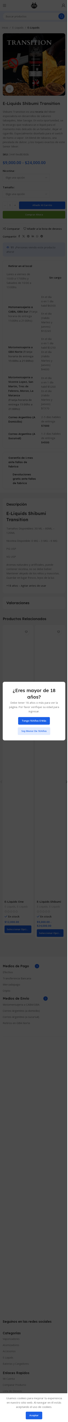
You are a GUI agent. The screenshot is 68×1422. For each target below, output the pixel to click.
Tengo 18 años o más (34, 720)
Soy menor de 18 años (34, 731)
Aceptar (34, 1415)
